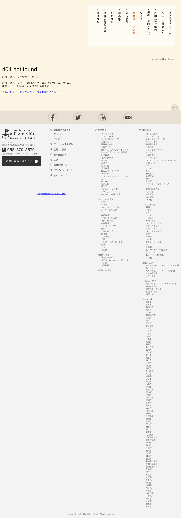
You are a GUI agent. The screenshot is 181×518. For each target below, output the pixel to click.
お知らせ (58, 134)
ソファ (104, 202)
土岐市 (149, 363)
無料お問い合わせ (62, 165)
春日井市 (150, 347)
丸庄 (148, 171)
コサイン (105, 192)
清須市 (149, 453)
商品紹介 (102, 130)
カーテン (150, 236)
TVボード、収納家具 (155, 255)
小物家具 (105, 223)
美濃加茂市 (151, 315)
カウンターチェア (109, 218)
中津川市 (150, 397)
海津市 (149, 429)
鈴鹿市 (149, 421)
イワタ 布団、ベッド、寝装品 (114, 152)
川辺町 (149, 366)
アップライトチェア (154, 150)
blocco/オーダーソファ (111, 171)
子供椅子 (150, 218)
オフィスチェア (152, 226)
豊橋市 (149, 459)
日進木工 (105, 142)
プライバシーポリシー (64, 170)
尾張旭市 (150, 435)
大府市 (149, 427)
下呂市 (149, 424)
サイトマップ (60, 175)
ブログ (57, 139)
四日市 (149, 360)
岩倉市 (149, 403)
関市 (148, 320)
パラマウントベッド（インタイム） (161, 160)
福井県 (149, 376)
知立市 (149, 408)
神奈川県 (150, 493)
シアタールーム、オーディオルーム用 (162, 265)
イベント (58, 136)
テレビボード (107, 231)
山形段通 (105, 155)
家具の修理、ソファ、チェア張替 (160, 271)
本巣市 (149, 374)
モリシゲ (150, 192)
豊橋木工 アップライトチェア (115, 150)
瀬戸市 (149, 413)
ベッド (104, 213)
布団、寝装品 (107, 220)
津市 (148, 472)
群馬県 (149, 490)
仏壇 (103, 239)
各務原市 (150, 307)
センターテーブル (109, 226)
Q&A (56, 160)
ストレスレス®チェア (155, 139)
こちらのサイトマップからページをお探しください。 (32, 92)
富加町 (149, 392)
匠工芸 (104, 186)
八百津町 (150, 416)
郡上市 (149, 382)
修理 (148, 234)
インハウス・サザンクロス (157, 184)
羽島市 (149, 344)
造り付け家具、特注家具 (156, 250)
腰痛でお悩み (151, 286)
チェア (104, 205)
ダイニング (151, 213)
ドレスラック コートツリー (114, 242)
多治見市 (150, 371)
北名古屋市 (151, 440)
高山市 (149, 445)
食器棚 (149, 247)
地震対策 (150, 294)
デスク (104, 247)
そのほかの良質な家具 (111, 194)
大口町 (149, 379)
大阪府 (149, 501)
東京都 (149, 475)
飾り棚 (104, 234)
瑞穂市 (149, 336)
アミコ (149, 166)
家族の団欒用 (151, 273)
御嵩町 (149, 419)
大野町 (149, 302)
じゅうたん (106, 236)
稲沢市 (149, 368)
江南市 (149, 318)
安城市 (149, 395)
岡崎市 (149, 456)
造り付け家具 (60, 155)
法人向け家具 (107, 257)
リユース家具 (151, 142)
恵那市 (149, 400)
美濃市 (149, 342)
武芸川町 (150, 389)
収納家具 (105, 215)
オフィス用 (151, 276)
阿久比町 (150, 411)
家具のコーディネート (155, 289)
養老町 (149, 432)
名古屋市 (150, 326)
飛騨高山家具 (107, 144)
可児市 (149, 323)
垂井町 (149, 469)
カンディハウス (108, 136)
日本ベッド (106, 174)
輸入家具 (150, 197)
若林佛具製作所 (152, 189)
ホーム (154, 59)
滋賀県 (149, 477)
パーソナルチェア (109, 210)
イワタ (149, 152)
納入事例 (146, 130)
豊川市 (149, 451)
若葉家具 (105, 168)
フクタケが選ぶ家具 (63, 144)
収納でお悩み (151, 292)
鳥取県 (149, 506)
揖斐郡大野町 (151, 437)
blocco (148, 179)
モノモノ (105, 160)
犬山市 (149, 312)
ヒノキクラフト (108, 158)
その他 (104, 250)
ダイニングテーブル (110, 207)
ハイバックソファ (153, 223)
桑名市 (149, 358)
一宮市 (149, 334)
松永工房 (105, 184)
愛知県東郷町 (151, 467)
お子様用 (105, 265)
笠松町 (149, 355)
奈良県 (149, 488)
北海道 (149, 504)
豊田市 (149, 405)
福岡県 (149, 485)
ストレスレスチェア (110, 139)
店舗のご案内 (60, 149)
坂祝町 (149, 352)
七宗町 (149, 387)
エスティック (107, 163)
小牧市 (149, 331)
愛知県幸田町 (151, 464)
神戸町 (149, 443)
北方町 (149, 304)
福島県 (149, 498)
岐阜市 (149, 310)
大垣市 (149, 328)
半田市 (149, 448)
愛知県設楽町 (151, 461)
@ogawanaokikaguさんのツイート (51, 194)
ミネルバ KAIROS (109, 189)
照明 (103, 228)
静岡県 (149, 483)
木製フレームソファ (154, 228)
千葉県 (149, 496)
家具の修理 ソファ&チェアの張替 (161, 284)
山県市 (149, 384)
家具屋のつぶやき (62, 130)
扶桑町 (149, 339)
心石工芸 (105, 166)
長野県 (149, 480)
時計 (103, 244)
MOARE (104, 181)
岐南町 (149, 350)
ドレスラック (151, 252)
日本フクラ (106, 147)
